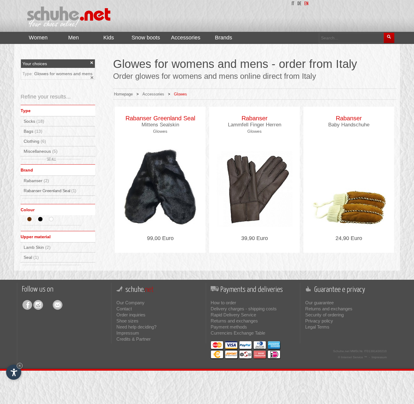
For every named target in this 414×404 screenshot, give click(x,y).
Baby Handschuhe (348, 125)
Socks (34, 121)
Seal (31, 257)
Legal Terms (317, 326)
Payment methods (229, 326)
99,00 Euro (160, 238)
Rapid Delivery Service (233, 314)
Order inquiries (130, 314)
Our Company (130, 302)
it (293, 4)
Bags (33, 131)
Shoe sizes (127, 320)
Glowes (180, 94)
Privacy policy (319, 320)
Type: (28, 73)
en (306, 4)
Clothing (35, 141)
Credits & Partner (133, 339)
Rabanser (36, 180)
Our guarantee (319, 302)
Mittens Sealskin (160, 125)
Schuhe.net (341, 351)
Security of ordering (324, 314)
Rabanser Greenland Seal (50, 190)
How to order (223, 302)
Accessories (153, 94)
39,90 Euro (254, 238)
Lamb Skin (37, 247)
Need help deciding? (136, 326)
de (299, 4)
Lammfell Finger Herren (254, 125)
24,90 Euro (349, 238)
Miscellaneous (41, 151)
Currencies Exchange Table (238, 333)
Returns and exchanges (234, 320)
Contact (124, 308)
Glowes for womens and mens (63, 73)
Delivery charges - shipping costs (244, 308)
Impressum (127, 333)
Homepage (123, 94)
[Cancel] (91, 62)
